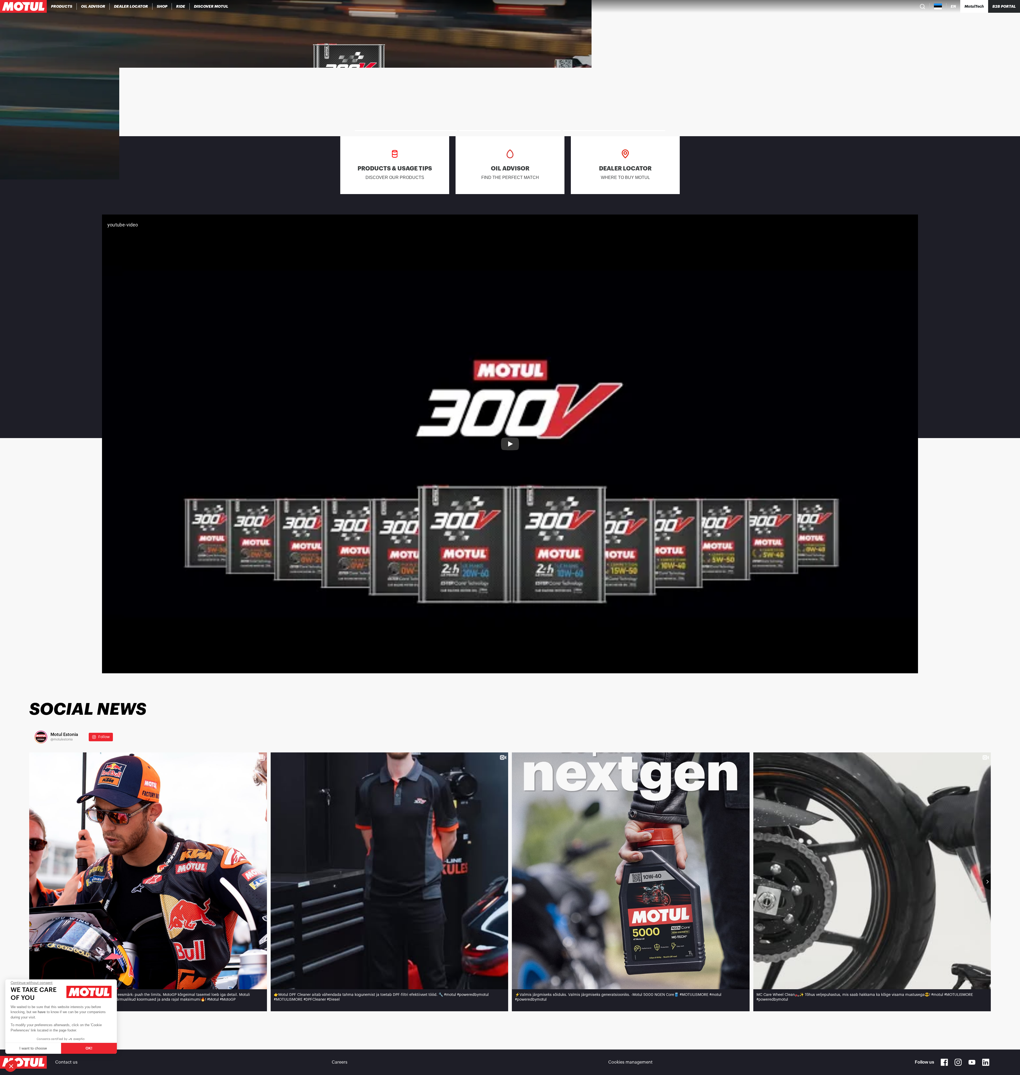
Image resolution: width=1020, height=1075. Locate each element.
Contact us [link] (66, 1062)
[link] (162, 6)
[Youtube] (972, 1062)
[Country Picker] (938, 6)
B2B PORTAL (1004, 6)
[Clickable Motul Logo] (23, 6)
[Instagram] (958, 1062)
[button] (11, 1066)
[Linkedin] (985, 1062)
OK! (89, 1048)
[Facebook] (944, 1062)
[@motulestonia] (41, 737)
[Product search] (922, 6)
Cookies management (630, 1062)
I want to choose (33, 1048)
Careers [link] (339, 1062)
